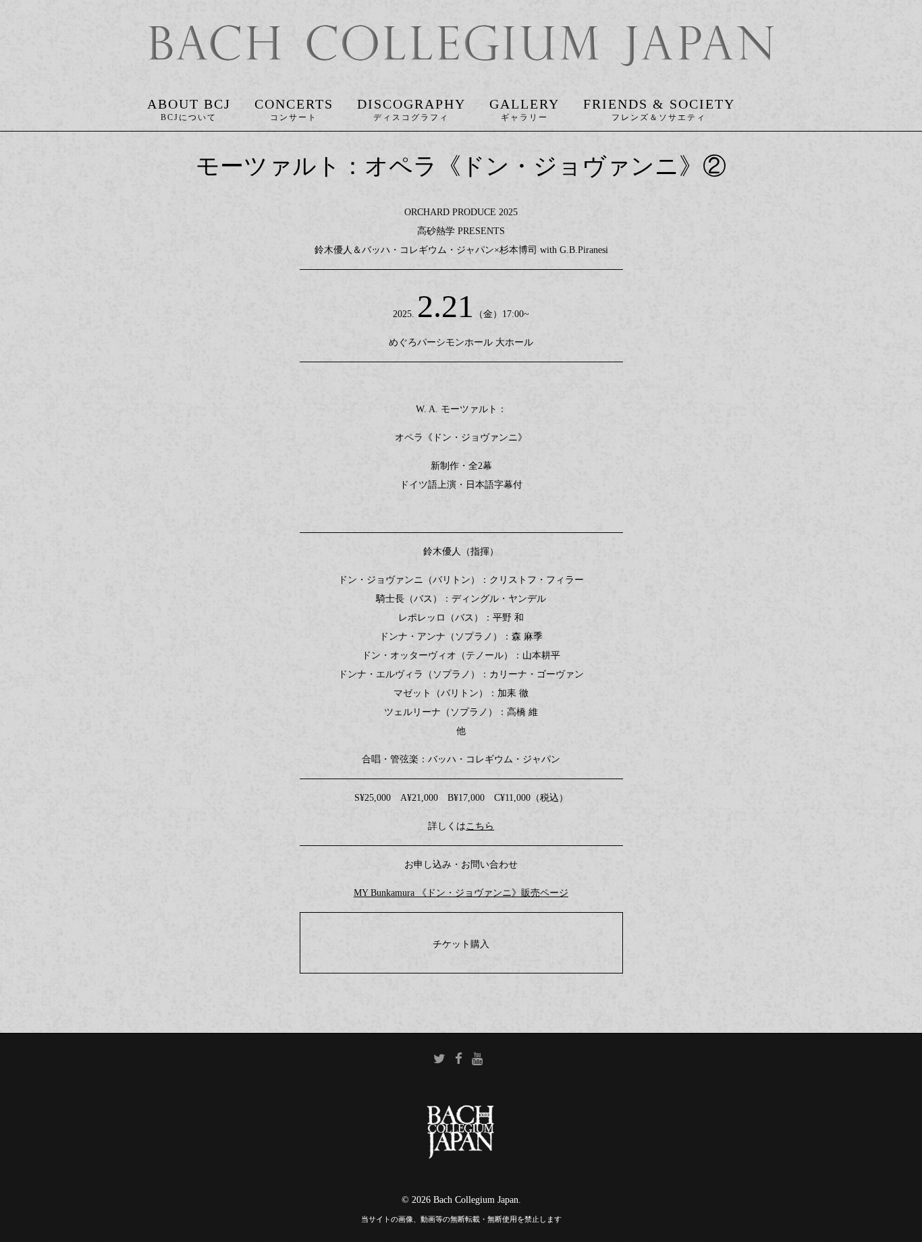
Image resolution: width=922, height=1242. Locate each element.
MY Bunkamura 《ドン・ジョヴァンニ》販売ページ (461, 893)
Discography (411, 103)
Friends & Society (659, 103)
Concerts (293, 103)
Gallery (524, 103)
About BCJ (189, 103)
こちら (480, 826)
